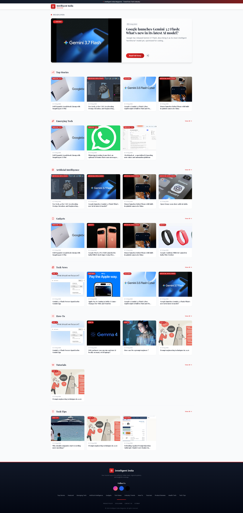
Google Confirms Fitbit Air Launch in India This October (173, 254)
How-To (140, 495)
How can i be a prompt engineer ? (136, 350)
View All (187, 121)
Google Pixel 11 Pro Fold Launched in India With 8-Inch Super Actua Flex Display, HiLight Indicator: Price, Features (102, 256)
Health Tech (172, 495)
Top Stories (61, 495)
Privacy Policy (108, 503)
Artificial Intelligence (96, 495)
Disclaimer (118, 503)
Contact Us (128, 503)
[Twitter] (127, 488)
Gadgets (108, 495)
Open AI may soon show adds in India (173, 204)
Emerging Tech (81, 495)
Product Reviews (160, 495)
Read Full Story (135, 56)
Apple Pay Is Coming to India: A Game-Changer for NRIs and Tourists (102, 303)
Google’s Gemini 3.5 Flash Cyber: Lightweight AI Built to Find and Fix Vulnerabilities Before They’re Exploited (138, 108)
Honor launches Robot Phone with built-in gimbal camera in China (174, 107)
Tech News (118, 495)
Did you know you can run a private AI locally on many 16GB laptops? (102, 351)
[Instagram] (115, 488)
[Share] (148, 55)
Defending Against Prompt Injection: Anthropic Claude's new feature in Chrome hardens (137, 448)
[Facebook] (121, 488)
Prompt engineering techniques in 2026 (174, 350)
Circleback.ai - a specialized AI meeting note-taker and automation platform (138, 156)
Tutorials (149, 495)
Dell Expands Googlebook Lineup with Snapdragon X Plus (66, 107)
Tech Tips (182, 495)
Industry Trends (130, 495)
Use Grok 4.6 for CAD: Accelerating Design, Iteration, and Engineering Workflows (101, 108)
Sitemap (137, 503)
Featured (71, 495)
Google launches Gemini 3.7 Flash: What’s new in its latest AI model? (153, 31)
